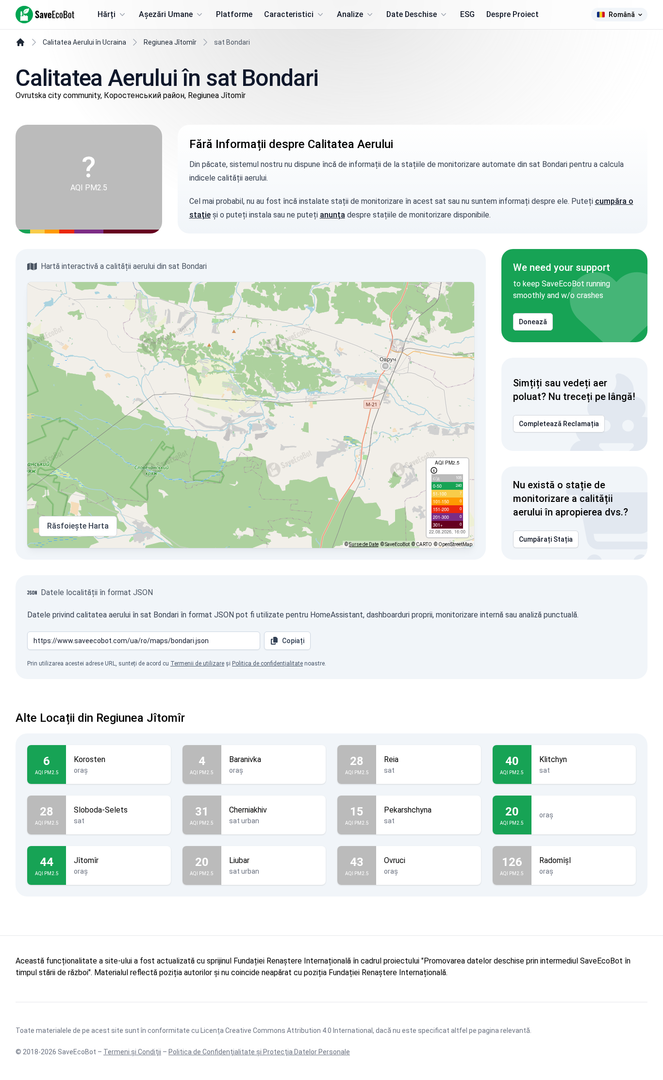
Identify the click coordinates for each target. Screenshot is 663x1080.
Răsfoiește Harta (78, 526)
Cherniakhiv (248, 809)
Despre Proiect (512, 14)
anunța (332, 214)
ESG (467, 14)
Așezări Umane (166, 14)
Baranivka (245, 759)
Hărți (107, 14)
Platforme (234, 14)
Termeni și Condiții (132, 1052)
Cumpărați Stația (546, 539)
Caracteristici (289, 14)
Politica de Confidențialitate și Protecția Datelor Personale (259, 1052)
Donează (533, 322)
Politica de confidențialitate (267, 663)
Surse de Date (364, 544)
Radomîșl (555, 860)
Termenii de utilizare (197, 663)
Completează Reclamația (559, 424)
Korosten (89, 759)
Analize (350, 14)
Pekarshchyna (407, 809)
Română (622, 14)
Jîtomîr (86, 860)
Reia (391, 759)
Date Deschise (411, 14)
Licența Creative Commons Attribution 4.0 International (286, 1030)
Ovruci (394, 860)
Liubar (239, 860)
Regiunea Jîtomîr (170, 42)
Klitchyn (553, 759)
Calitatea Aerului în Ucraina (84, 42)
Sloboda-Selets (101, 809)
